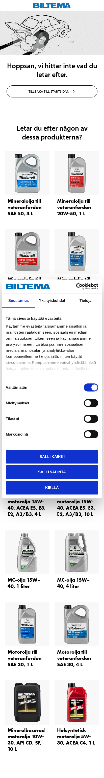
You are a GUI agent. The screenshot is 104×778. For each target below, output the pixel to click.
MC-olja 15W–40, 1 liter (24, 583)
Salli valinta (52, 472)
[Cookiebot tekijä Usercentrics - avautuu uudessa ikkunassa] (76, 286)
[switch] (91, 403)
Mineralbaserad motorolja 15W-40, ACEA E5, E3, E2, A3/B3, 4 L (27, 504)
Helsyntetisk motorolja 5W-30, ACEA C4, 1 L (76, 736)
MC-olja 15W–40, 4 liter (73, 583)
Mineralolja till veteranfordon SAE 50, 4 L (25, 207)
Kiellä (52, 487)
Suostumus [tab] (18, 300)
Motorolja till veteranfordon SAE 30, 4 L (74, 658)
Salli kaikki (52, 456)
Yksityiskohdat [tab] (52, 300)
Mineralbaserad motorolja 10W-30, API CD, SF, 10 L (26, 739)
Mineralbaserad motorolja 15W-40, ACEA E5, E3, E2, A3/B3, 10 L (76, 504)
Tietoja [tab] (86, 300)
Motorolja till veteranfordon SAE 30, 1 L (25, 658)
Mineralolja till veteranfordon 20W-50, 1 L (74, 207)
